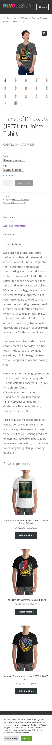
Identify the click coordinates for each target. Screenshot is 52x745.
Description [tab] (9, 217)
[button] (44, 33)
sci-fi (23, 203)
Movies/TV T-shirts (22, 18)
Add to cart (24, 183)
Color (6, 155)
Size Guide (8, 175)
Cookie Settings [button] (11, 738)
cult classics (14, 203)
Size (5, 165)
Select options (26, 535)
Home (9, 18)
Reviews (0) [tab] (8, 234)
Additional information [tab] (14, 225)
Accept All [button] (26, 738)
